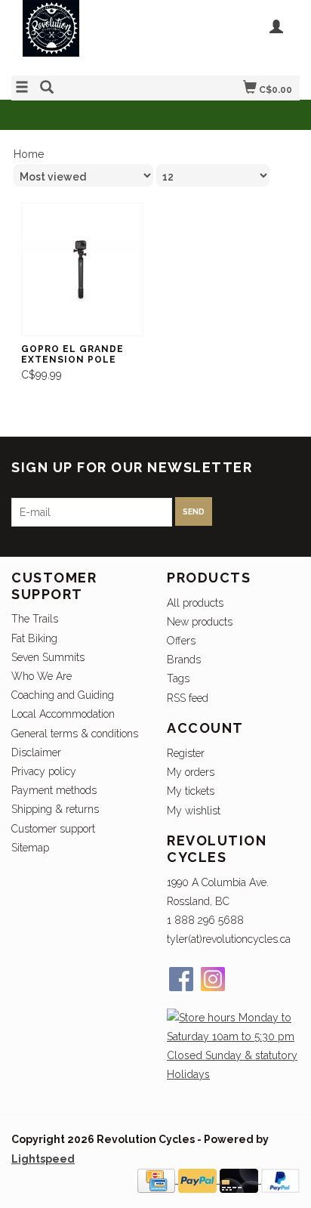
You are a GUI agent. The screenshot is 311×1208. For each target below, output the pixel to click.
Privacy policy (43, 771)
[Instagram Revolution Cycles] (213, 979)
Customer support (53, 829)
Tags (178, 678)
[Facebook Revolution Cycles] (181, 979)
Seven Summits (48, 657)
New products (199, 622)
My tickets (190, 791)
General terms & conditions (74, 734)
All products (195, 603)
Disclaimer (36, 752)
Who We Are (41, 676)
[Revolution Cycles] (83, 36)
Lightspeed (43, 1159)
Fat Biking (34, 638)
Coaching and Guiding (62, 695)
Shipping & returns (55, 809)
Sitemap (30, 848)
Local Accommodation (63, 714)
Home (29, 154)
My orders (190, 772)
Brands (184, 659)
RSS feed (187, 698)
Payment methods (54, 790)
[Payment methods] (157, 1179)
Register (186, 753)
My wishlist (193, 811)
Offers (181, 641)
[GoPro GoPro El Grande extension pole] (82, 269)
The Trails (34, 619)
